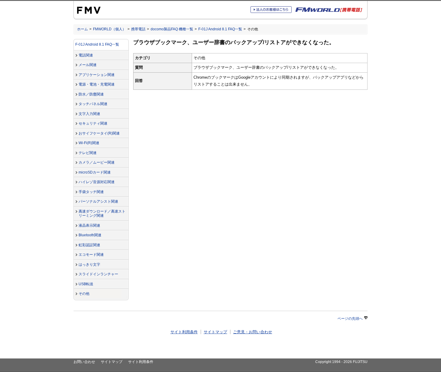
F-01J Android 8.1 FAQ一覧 (220, 29)
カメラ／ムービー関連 (97, 162)
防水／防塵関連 (91, 94)
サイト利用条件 (184, 332)
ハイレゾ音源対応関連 (97, 182)
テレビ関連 (88, 153)
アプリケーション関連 (97, 75)
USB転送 (86, 284)
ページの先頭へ (350, 318)
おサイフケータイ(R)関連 (99, 133)
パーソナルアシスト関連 (98, 201)
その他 (84, 294)
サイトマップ (215, 332)
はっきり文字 (89, 264)
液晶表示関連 (89, 225)
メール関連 (88, 65)
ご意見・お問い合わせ (252, 332)
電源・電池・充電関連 (97, 84)
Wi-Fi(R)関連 (89, 143)
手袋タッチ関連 (91, 192)
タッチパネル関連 (93, 104)
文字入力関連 (89, 114)
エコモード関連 (91, 255)
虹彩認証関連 (89, 245)
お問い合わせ (84, 362)
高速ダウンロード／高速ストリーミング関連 (102, 213)
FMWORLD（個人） (109, 29)
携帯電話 (138, 29)
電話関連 (86, 55)
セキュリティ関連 (93, 123)
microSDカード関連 (95, 172)
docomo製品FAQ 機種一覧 (172, 29)
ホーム (82, 29)
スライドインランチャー (98, 274)
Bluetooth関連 (90, 235)
